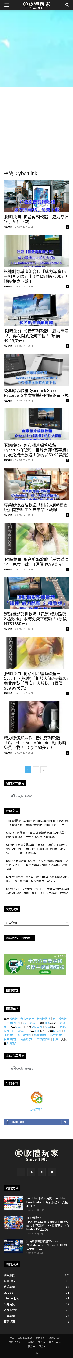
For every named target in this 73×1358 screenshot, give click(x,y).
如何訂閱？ (36, 1109)
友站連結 (29, 1342)
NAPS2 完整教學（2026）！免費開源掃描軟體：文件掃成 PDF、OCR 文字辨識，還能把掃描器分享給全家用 (37, 865)
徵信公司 (36, 1027)
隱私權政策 (54, 1338)
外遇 (36, 1031)
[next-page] (43, 769)
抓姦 (47, 1023)
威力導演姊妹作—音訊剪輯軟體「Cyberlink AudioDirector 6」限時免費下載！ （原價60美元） (35, 743)
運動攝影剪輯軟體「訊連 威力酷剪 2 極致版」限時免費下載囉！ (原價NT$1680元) (35, 619)
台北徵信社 (27, 1019)
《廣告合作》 (14, 1342)
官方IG (41, 1342)
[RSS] (31, 1172)
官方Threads (56, 1342)
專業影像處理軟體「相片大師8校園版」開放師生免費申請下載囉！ (36, 507)
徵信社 (13, 1019)
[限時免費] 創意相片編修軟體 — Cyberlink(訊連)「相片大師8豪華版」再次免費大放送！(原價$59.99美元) (36, 450)
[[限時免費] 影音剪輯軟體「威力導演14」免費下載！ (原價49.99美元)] (36, 539)
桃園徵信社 (40, 1035)
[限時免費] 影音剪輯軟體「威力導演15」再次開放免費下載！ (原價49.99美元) (36, 336)
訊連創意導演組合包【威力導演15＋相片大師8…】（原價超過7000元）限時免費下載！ (36, 276)
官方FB (31, 1346)
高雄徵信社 (30, 1023)
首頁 (12, 1338)
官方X (42, 1346)
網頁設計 (12, 1043)
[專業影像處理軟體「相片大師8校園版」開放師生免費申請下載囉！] (36, 484)
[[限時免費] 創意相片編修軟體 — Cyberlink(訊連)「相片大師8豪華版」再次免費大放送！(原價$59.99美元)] (36, 424)
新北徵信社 (24, 1035)
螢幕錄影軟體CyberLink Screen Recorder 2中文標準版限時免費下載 (36, 393)
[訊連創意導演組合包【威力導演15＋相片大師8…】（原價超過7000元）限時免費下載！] (36, 251)
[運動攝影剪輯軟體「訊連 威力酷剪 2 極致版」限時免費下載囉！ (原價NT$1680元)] (36, 593)
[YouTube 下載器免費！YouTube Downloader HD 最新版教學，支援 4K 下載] (13, 1203)
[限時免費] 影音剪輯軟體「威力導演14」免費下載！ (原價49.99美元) (36, 562)
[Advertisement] (36, 48)
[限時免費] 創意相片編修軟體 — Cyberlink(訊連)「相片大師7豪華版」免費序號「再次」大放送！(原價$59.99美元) (36, 681)
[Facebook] (21, 1172)
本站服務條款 (25, 1338)
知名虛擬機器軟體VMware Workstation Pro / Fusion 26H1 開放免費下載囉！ (46, 1245)
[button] (6, 5)
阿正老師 (8, 226)
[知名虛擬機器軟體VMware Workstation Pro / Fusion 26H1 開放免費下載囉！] (13, 1246)
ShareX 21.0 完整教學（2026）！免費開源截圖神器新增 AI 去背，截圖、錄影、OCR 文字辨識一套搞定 (37, 891)
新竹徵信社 (43, 1019)
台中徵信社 (60, 1019)
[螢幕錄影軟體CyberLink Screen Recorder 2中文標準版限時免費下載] (36, 370)
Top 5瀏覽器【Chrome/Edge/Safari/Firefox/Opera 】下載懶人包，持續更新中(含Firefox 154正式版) (37, 822)
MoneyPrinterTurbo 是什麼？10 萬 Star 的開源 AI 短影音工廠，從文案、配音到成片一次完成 (37, 879)
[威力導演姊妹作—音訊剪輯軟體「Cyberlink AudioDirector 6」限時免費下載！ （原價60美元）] (36, 717)
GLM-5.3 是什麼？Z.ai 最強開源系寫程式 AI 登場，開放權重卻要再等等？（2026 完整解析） (36, 834)
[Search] (67, 5)
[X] (42, 1172)
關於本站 (40, 1338)
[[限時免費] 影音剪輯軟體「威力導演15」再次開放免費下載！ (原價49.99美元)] (36, 310)
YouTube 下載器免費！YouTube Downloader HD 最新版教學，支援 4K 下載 (47, 1202)
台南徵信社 (13, 1023)
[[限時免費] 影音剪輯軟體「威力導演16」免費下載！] (36, 196)
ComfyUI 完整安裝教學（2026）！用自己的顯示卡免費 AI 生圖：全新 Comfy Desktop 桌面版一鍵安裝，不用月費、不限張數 (36, 848)
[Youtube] (52, 1172)
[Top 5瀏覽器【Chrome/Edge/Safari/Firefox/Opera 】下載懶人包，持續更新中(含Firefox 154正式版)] (13, 1222)
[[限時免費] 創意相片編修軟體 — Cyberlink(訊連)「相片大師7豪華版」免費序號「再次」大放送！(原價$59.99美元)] (36, 653)
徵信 (47, 1027)
